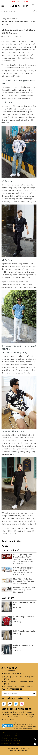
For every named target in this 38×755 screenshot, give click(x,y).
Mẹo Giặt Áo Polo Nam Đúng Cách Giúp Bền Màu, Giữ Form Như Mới (24, 581)
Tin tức (5, 546)
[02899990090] (35, 739)
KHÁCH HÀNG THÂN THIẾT (16, 709)
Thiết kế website (16, 751)
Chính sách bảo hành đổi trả (11, 741)
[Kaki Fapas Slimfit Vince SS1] (7, 607)
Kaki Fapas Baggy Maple (24, 631)
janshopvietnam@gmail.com (14, 673)
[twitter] (16, 704)
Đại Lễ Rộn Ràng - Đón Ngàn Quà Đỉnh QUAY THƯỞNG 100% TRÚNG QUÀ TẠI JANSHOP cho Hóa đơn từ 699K (23, 559)
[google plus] (9, 704)
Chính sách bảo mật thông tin (12, 743)
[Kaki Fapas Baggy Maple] (7, 635)
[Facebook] (35, 744)
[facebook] (4, 704)
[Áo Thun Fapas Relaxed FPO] (7, 621)
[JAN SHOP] (19, 6)
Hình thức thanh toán (9, 735)
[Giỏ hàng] (32, 5)
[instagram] (22, 704)
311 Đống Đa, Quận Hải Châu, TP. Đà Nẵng (19, 686)
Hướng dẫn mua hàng (9, 733)
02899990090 (9, 671)
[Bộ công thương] (7, 726)
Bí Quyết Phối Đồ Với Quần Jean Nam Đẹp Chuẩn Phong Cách (24, 590)
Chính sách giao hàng (9, 738)
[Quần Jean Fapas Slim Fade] (7, 649)
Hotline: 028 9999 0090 (19, 1)
